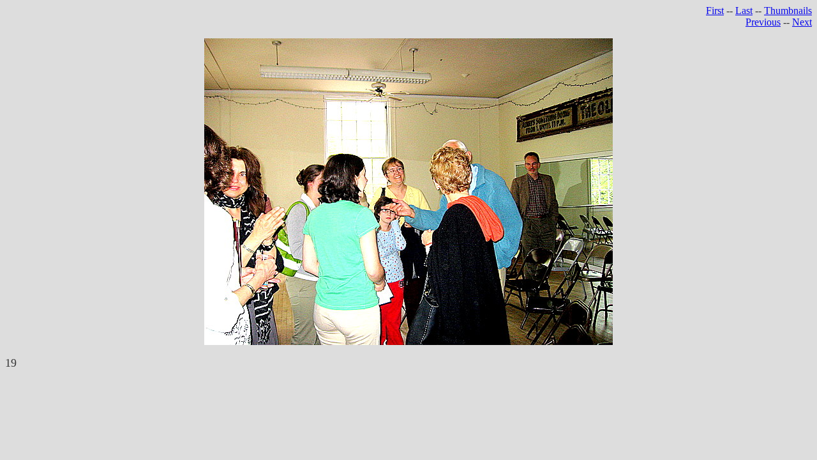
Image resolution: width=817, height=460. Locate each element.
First (715, 10)
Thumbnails (788, 10)
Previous (763, 22)
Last (744, 10)
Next (802, 22)
